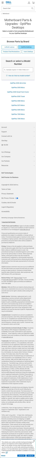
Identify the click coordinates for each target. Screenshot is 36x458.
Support (4, 132)
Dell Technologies (7, 173)
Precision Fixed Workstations (11, 51)
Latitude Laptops (9, 47)
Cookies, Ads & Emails (8, 202)
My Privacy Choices (8, 198)
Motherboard (6, 13)
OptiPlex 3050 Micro (18, 87)
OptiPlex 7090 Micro (18, 119)
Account (4, 127)
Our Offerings (5, 152)
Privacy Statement (7, 194)
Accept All (30, 455)
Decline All (21, 455)
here (11, 404)
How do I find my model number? (19, 76)
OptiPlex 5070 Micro (18, 105)
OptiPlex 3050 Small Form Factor (18, 92)
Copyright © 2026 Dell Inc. (10, 185)
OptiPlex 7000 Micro (18, 114)
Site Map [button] (4, 141)
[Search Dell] (32, 8)
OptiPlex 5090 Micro (18, 110)
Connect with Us (6, 136)
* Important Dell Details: (8, 222)
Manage (3, 455)
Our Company (5, 156)
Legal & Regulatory (7, 207)
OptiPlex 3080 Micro (18, 101)
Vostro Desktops (28, 51)
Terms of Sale (6, 189)
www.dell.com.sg (25, 229)
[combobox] (18, 8)
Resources (4, 165)
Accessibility (5, 211)
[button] (29, 2)
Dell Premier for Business (9, 177)
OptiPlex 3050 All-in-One (18, 83)
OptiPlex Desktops (26, 47)
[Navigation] (2, 2)
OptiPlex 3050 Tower (18, 96)
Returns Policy (18, 278)
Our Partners (5, 161)
